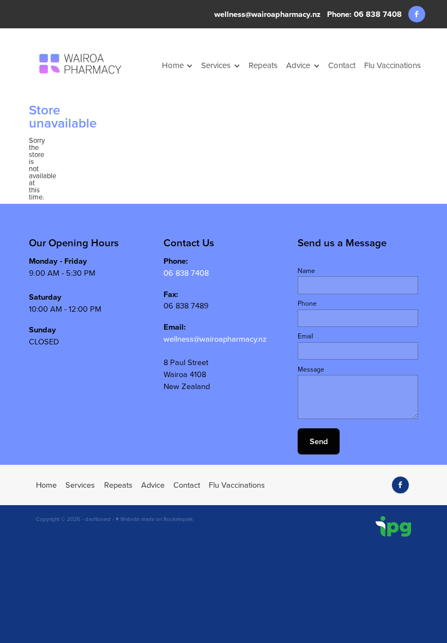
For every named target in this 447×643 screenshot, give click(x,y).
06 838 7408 (186, 272)
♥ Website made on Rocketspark (154, 519)
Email (305, 336)
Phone (307, 303)
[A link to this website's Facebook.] (416, 14)
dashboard (98, 519)
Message (311, 369)
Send (319, 441)
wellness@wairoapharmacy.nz (267, 14)
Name (306, 271)
